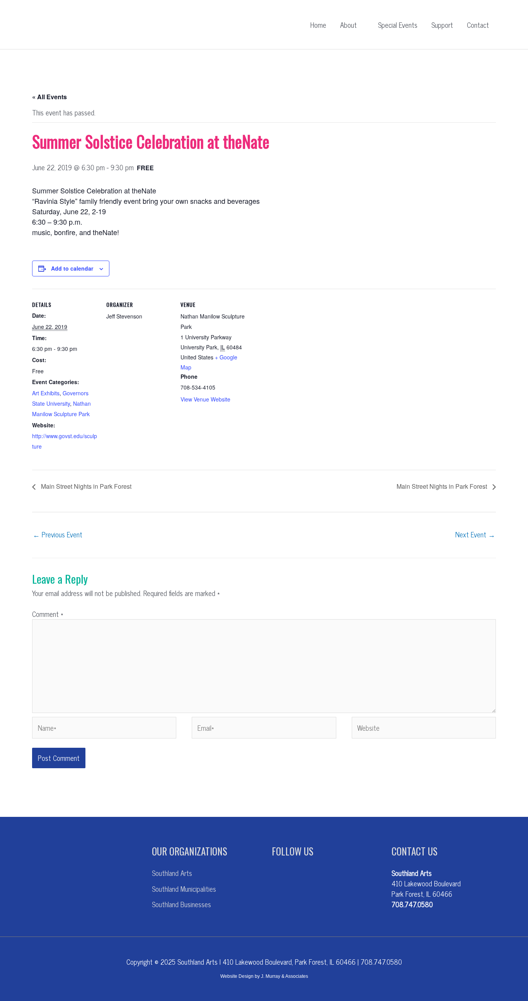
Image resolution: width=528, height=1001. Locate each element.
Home (318, 24)
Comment (47, 614)
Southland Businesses (181, 904)
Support (442, 24)
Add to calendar (72, 268)
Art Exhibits (46, 393)
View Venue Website (205, 399)
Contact (478, 24)
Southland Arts (172, 873)
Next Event (475, 534)
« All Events (49, 96)
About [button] (348, 24)
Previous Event (57, 534)
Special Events (397, 24)
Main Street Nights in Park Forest (85, 486)
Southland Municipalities (184, 888)
